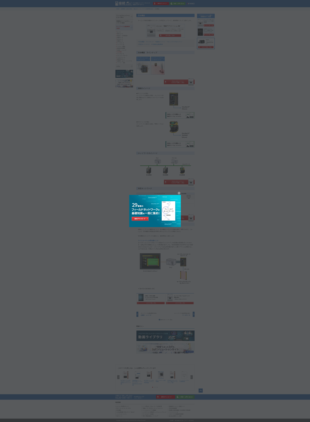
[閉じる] (179, 193)
